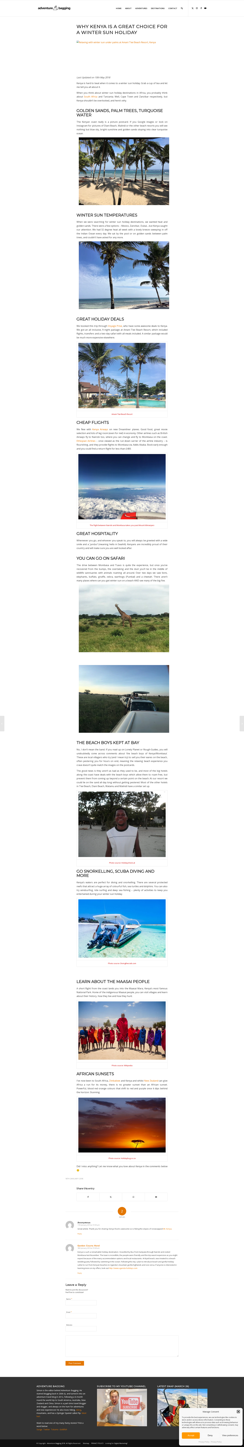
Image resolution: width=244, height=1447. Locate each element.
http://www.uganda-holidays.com (123, 1268)
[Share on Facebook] (88, 1197)
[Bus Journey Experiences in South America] (2, 723)
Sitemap (86, 1443)
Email (69, 1312)
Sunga (39, 1429)
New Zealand (151, 1080)
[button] (238, 1411)
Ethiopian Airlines (86, 440)
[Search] (182, 8)
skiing (78, 1409)
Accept (191, 1435)
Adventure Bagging (54, 1443)
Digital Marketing (120, 1443)
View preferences (230, 1435)
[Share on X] (111, 1197)
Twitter (46, 1429)
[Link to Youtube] (205, 8)
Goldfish (63, 1429)
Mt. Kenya (167, 1229)
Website (69, 1325)
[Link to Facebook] (201, 8)
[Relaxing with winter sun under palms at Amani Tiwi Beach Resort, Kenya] (122, 56)
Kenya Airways (100, 429)
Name (69, 1299)
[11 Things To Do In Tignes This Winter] (242, 723)
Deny (210, 1435)
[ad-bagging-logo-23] (54, 8)
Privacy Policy (204, 1442)
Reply (80, 1234)
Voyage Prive (115, 326)
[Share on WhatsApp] (133, 1197)
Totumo (54, 1429)
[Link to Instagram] (197, 8)
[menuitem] (118, 8)
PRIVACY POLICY (97, 1443)
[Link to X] (192, 8)
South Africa (90, 96)
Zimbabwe (114, 1080)
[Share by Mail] (156, 1197)
